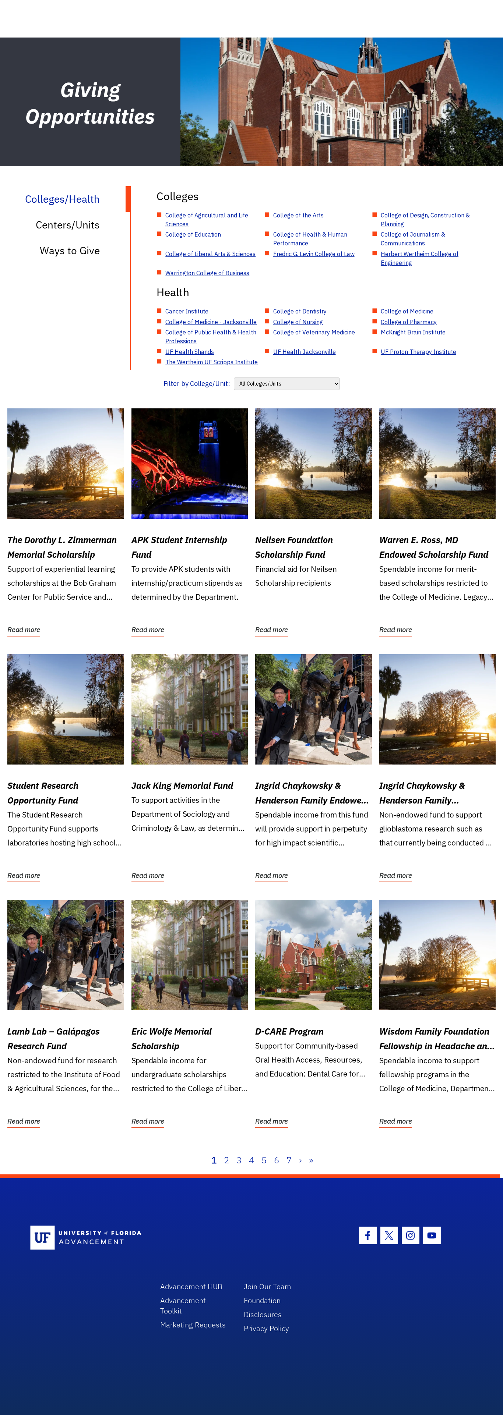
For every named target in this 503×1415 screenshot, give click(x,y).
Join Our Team (267, 1286)
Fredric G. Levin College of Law (314, 254)
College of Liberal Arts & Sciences (210, 254)
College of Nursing (298, 322)
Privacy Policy (266, 1328)
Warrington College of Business (207, 273)
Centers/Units (68, 224)
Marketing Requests (193, 1325)
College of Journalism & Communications (413, 239)
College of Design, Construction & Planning (425, 220)
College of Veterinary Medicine (314, 332)
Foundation (262, 1300)
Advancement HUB (191, 1286)
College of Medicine (407, 311)
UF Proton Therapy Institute (418, 351)
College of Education (193, 234)
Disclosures (263, 1314)
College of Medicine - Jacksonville (211, 322)
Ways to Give (70, 250)
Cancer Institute (186, 311)
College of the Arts (298, 215)
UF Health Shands (189, 351)
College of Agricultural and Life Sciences (206, 220)
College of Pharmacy (409, 322)
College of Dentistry (300, 311)
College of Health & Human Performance (310, 239)
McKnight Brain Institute (413, 332)
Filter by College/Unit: (196, 383)
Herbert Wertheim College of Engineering (419, 258)
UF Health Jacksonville (304, 351)
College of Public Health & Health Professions (210, 337)
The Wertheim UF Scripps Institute (211, 362)
